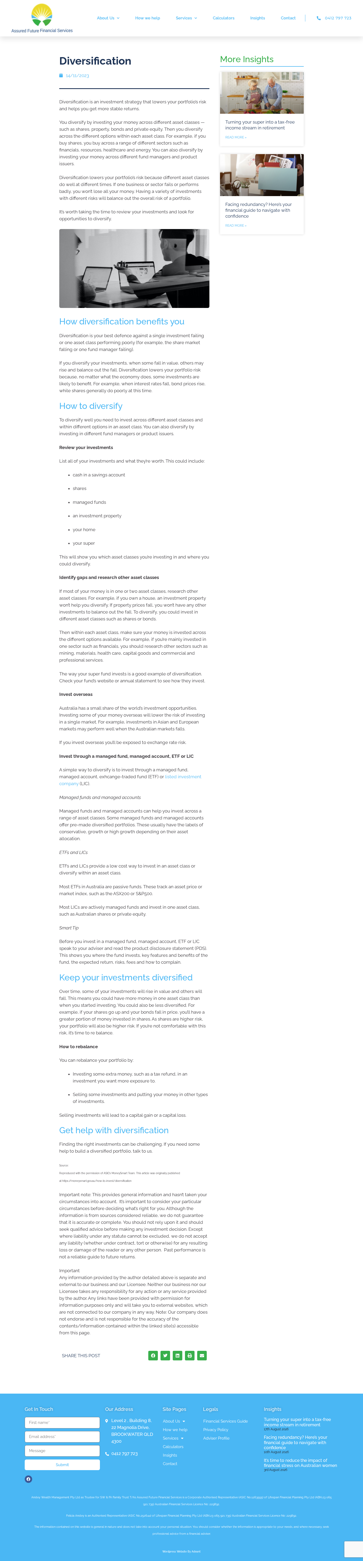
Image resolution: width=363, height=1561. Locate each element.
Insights (257, 18)
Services (184, 18)
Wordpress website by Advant (181, 1551)
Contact (288, 18)
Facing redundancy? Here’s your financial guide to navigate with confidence (258, 210)
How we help (147, 18)
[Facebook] (28, 1479)
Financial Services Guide (225, 1421)
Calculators (223, 18)
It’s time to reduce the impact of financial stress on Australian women (300, 1463)
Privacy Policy (215, 1429)
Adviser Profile (216, 1438)
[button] (153, 1355)
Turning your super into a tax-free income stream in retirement (297, 1422)
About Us (105, 18)
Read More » (236, 137)
